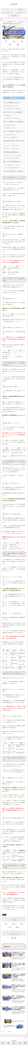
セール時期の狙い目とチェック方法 (12, 165)
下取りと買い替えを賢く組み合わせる (12, 167)
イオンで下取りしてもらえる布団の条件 (14, 112)
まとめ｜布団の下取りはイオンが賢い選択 (14, 171)
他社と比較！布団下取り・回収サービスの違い (13, 141)
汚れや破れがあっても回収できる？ (12, 118)
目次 (13, 97)
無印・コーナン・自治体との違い (11, 148)
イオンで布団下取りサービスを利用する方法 (15, 121)
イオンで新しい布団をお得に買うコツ (13, 161)
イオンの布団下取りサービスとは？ (13, 102)
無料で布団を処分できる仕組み (11, 106)
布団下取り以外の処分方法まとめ (12, 152)
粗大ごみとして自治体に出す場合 (11, 158)
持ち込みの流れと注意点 (10, 125)
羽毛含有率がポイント (9, 115)
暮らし (5, 914)
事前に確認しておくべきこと (11, 127)
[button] (18, 45)
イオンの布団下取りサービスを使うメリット (15, 131)
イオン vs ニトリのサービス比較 (11, 145)
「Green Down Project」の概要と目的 (12, 108)
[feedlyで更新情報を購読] (13, 938)
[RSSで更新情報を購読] (15, 938)
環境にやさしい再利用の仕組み (11, 137)
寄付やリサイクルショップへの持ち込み (13, 155)
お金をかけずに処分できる (10, 134)
